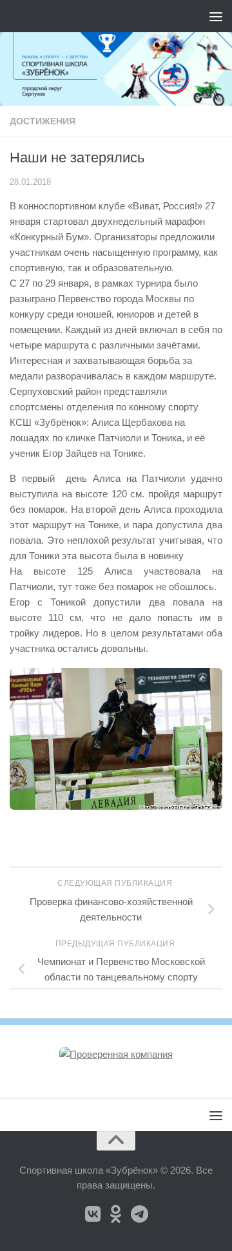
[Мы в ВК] (93, 1214)
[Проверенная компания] (116, 1054)
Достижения (42, 121)
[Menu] (216, 16)
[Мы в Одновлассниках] (116, 1214)
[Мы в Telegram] (139, 1214)
